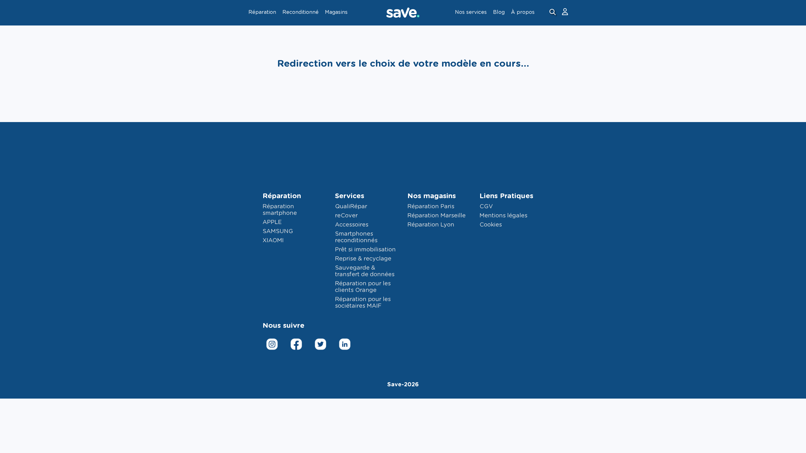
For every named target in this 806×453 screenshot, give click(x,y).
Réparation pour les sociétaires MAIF (363, 303)
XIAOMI (273, 240)
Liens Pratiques (506, 196)
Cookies (491, 225)
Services (349, 196)
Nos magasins (431, 196)
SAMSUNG (278, 231)
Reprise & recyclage (363, 259)
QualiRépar (351, 207)
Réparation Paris (430, 207)
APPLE (272, 222)
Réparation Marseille (436, 216)
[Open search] (553, 12)
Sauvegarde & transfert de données (364, 271)
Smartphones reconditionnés (356, 237)
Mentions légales (503, 216)
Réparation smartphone (280, 210)
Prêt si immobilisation (365, 250)
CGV (486, 207)
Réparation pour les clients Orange (363, 287)
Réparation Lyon (430, 225)
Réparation (282, 196)
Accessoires (351, 225)
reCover (346, 216)
